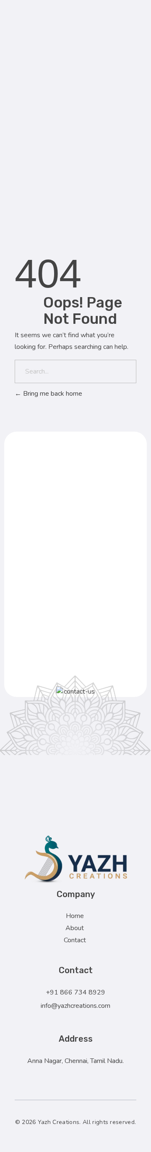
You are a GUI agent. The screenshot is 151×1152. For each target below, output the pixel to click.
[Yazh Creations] (85, 859)
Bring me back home (51, 393)
